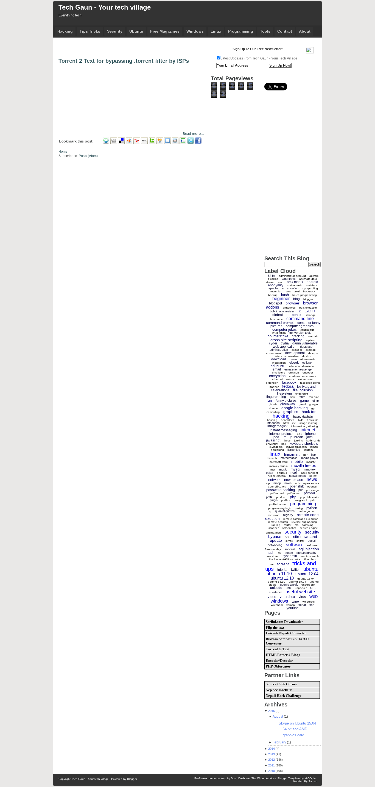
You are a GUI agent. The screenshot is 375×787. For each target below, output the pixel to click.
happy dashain (303, 416)
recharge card (307, 511)
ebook (294, 362)
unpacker (301, 587)
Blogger (132, 778)
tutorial (282, 570)
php (293, 497)
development (295, 353)
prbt (312, 500)
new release (293, 480)
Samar (312, 781)
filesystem (284, 393)
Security (114, 31)
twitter (295, 570)
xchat (302, 604)
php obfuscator (309, 497)
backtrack (309, 291)
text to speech (310, 556)
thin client (310, 559)
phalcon (281, 497)
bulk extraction (308, 307)
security (292, 532)
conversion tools (300, 332)
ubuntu (310, 569)
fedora (287, 386)
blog (296, 299)
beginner (281, 298)
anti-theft (311, 285)
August (278, 716)
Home (63, 151)
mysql (295, 469)
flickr (292, 396)
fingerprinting (276, 397)
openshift (297, 486)
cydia (285, 343)
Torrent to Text (277, 649)
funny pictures (286, 401)
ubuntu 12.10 (282, 578)
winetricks (309, 601)
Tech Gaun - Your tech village (104, 7)
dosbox (307, 356)
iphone (310, 434)
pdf (300, 490)
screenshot (289, 527)
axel (297, 291)
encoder (308, 372)
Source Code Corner (281, 684)
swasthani (273, 556)
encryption (277, 376)
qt (270, 511)
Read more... (193, 134)
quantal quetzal (285, 511)
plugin (274, 500)
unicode (276, 588)
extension (272, 382)
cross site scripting (286, 340)
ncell (294, 473)
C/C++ (309, 311)
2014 (271, 748)
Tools (265, 31)
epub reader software (302, 376)
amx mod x (295, 282)
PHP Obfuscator (278, 666)
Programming (240, 31)
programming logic (279, 508)
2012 (271, 759)
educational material (301, 366)
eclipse (307, 362)
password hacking (280, 490)
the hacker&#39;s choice (285, 559)
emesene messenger (298, 369)
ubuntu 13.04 (306, 578)
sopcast (289, 549)
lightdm (308, 449)
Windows (195, 31)
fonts (302, 396)
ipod (276, 437)
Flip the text (275, 627)
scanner (273, 527)
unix (288, 587)
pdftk (269, 497)
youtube (293, 608)
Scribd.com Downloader (284, 622)
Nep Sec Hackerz (279, 690)
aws (288, 291)
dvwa (293, 359)
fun (269, 400)
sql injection (309, 549)
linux (275, 454)
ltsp (313, 454)
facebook (289, 382)
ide (294, 422)
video (272, 597)
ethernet (277, 379)
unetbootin (308, 584)
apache (273, 288)
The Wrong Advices (263, 778)
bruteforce (289, 307)
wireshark (277, 604)
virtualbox (287, 597)
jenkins (298, 440)
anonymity (275, 285)
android (312, 282)
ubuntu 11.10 (279, 573)
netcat (313, 475)
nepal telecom (277, 475)
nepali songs (297, 475)
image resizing (309, 422)
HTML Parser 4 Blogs (283, 655)
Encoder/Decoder (279, 660)
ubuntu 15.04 (297, 581)
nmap (277, 483)
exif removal (305, 379)
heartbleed (288, 419)
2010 (271, 770)
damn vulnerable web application (295, 345)
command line (300, 318)
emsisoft (294, 372)
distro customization (286, 356)
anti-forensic (294, 285)
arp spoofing (290, 288)
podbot (285, 500)
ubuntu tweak (289, 584)
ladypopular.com (296, 446)
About (304, 31)
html (286, 422)
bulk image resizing (282, 311)
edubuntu (278, 366)
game (304, 400)
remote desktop (278, 521)
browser (293, 303)
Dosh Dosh (238, 778)
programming (303, 503)
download (278, 359)
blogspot (275, 303)
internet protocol (281, 434)
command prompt (280, 323)
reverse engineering (304, 521)
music (283, 469)
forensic (314, 396)
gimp (315, 400)
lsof (305, 454)
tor (272, 564)
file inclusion (303, 390)
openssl (312, 486)
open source (311, 483)
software (294, 544)
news (312, 479)
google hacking (294, 408)
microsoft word (279, 461)
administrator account (292, 275)
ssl (279, 552)
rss (296, 524)
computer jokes (284, 329)
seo (287, 536)
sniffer (300, 540)
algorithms (289, 278)
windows (279, 601)
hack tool (309, 411)
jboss (287, 440)
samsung (308, 524)
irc (284, 437)
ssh (271, 553)
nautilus (282, 472)
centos (297, 315)
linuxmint (292, 454)
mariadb (272, 458)
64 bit (271, 275)
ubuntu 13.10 (276, 581)
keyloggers (275, 446)
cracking (298, 336)
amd (280, 282)
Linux (216, 31)
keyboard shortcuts (304, 444)
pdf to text (293, 493)
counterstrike (278, 336)
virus (302, 597)
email (277, 369)
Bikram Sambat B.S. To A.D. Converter (287, 641)
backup (273, 294)
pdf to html (277, 493)
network (274, 480)
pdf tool (309, 493)
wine (295, 601)
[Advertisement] (122, 46)
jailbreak (296, 437)
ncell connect (309, 472)
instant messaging (283, 430)
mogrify (310, 461)
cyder (273, 343)
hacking (281, 416)
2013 (271, 754)
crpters (310, 340)
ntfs (297, 483)
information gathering (304, 426)
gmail (302, 404)
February (279, 742)
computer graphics (300, 326)
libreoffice (293, 449)
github (273, 404)
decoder (297, 349)
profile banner (278, 504)
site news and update (293, 538)
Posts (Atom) (88, 156)
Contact (284, 31)
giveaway (287, 404)
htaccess (273, 422)
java (309, 437)
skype (289, 540)
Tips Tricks (90, 31)
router (287, 524)
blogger (308, 299)
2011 (271, 765)
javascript (273, 440)
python (311, 508)
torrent (283, 564)
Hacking (65, 31)
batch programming (304, 294)
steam (289, 552)
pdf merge (312, 490)
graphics (290, 411)
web (313, 596)
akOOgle (310, 778)
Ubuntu (136, 31)
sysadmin (290, 556)
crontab (313, 336)
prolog (299, 508)
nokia (288, 483)
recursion (273, 515)
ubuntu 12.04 (306, 574)
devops (313, 353)
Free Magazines (165, 31)
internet (308, 429)
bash (285, 295)
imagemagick (277, 426)
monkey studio (278, 465)
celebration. (279, 315)
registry (288, 515)
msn (273, 469)
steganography (306, 552)
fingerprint (301, 393)
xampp (290, 604)
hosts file (312, 419)
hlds (300, 419)
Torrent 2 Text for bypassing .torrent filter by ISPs (123, 61)
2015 (271, 710)
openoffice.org (277, 486)
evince (290, 379)
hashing (272, 419)
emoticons (278, 372)
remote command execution (300, 518)
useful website (300, 591)
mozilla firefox (303, 465)
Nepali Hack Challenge (283, 696)
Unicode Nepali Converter (286, 633)
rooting (276, 524)
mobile (297, 461)
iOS (299, 433)
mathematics (289, 458)
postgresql (300, 500)
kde (283, 443)
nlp (268, 483)
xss (311, 604)
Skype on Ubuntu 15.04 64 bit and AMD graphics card (297, 729)
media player (309, 458)
